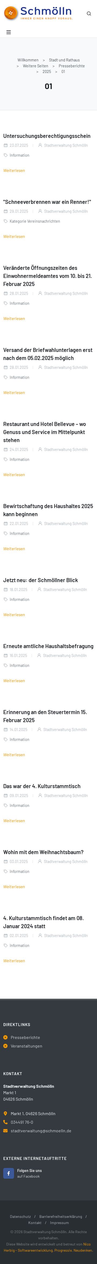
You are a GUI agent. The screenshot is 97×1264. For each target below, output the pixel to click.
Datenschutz (20, 1216)
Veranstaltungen (26, 1045)
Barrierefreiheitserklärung (60, 1216)
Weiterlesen (14, 170)
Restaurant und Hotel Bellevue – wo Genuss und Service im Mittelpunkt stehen (44, 432)
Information (19, 155)
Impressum (59, 1222)
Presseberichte (72, 66)
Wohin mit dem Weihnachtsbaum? (43, 852)
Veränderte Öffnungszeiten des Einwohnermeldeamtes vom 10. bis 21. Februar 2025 (47, 275)
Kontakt (34, 1222)
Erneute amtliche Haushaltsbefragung (48, 646)
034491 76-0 (22, 1122)
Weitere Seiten (35, 66)
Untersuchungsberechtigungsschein (47, 136)
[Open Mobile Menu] (8, 32)
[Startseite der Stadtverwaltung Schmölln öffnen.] (37, 13)
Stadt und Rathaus (64, 60)
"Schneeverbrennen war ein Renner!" (47, 202)
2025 (47, 71)
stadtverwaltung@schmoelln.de (41, 1130)
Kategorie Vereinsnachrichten (35, 221)
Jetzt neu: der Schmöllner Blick (40, 580)
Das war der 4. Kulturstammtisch (42, 786)
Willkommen (28, 60)
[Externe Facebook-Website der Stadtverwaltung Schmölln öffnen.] (8, 1173)
